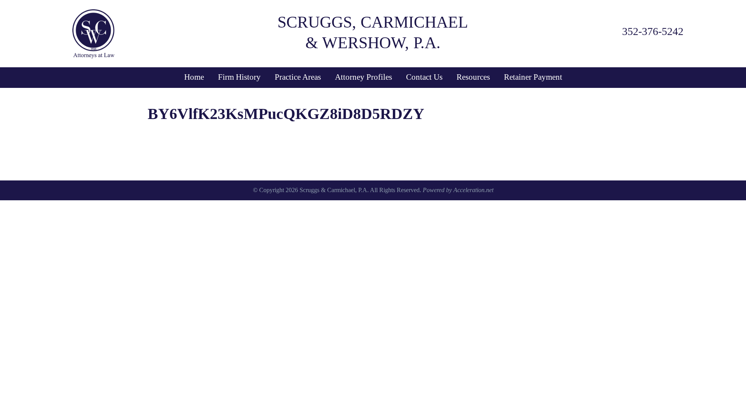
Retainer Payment (533, 77)
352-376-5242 (652, 31)
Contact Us (424, 77)
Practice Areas (298, 77)
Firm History (239, 77)
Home (194, 77)
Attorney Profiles (363, 77)
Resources (473, 77)
